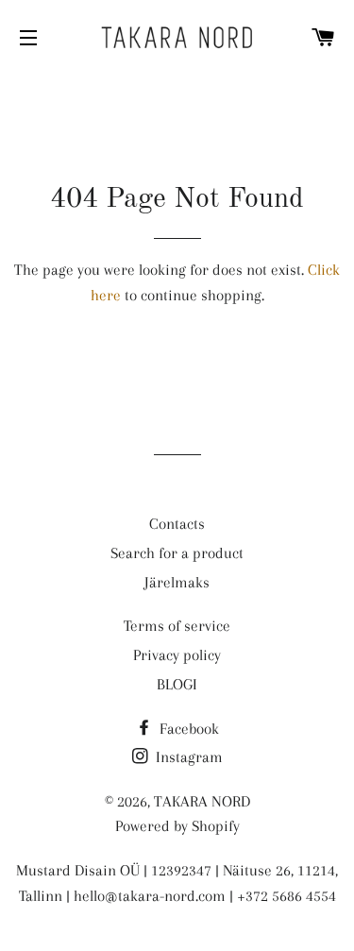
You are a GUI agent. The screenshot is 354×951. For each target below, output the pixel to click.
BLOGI (177, 684)
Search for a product (177, 553)
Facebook (187, 729)
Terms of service (177, 626)
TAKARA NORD (202, 801)
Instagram (187, 757)
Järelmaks (177, 582)
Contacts (177, 524)
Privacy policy (177, 655)
